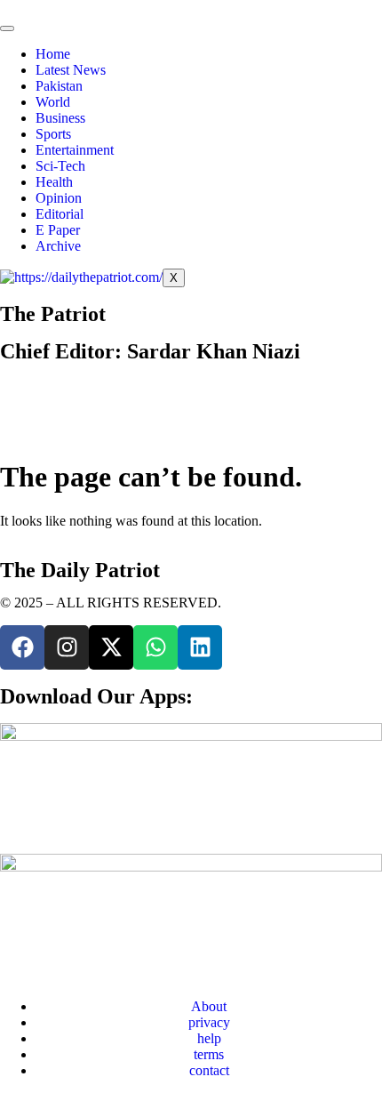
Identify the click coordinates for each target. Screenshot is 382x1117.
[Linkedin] (200, 647)
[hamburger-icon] (7, 28)
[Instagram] (66, 647)
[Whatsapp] (155, 647)
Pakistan (59, 85)
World (53, 101)
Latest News (71, 69)
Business (60, 117)
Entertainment (75, 149)
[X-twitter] (111, 647)
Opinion (59, 197)
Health (54, 181)
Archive (58, 245)
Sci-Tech (60, 165)
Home (53, 53)
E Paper (58, 229)
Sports (53, 133)
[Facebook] (22, 647)
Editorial (60, 213)
